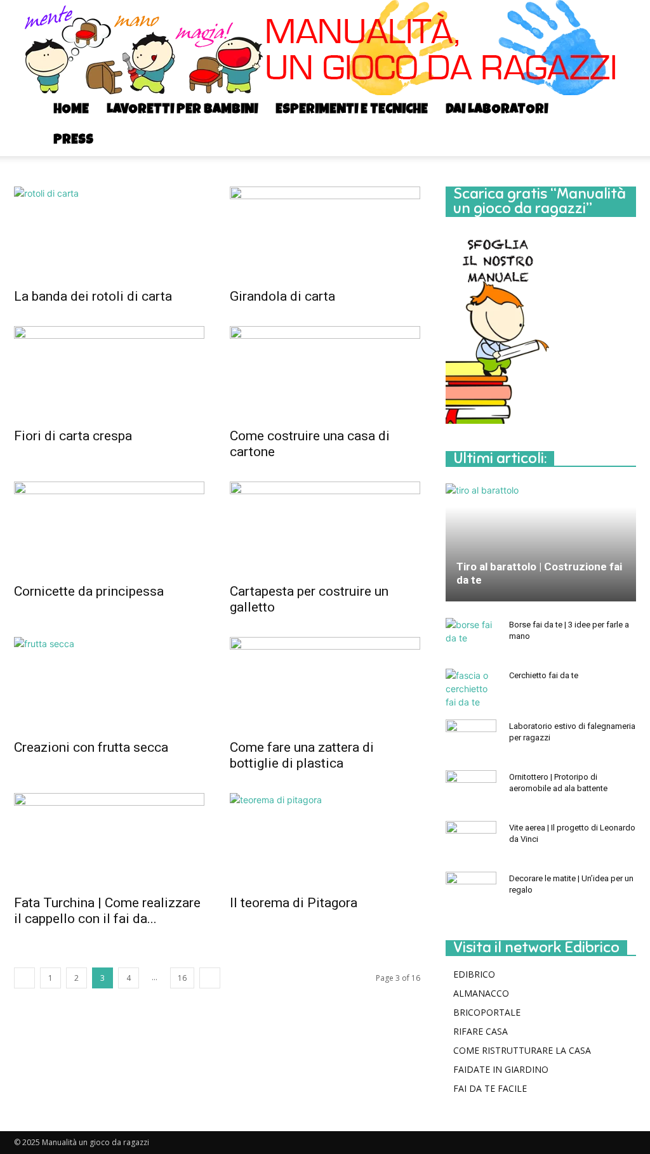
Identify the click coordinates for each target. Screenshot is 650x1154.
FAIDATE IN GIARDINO (500, 1069)
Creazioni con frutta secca (91, 747)
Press (73, 140)
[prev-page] (24, 977)
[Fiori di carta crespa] (109, 373)
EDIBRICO (474, 974)
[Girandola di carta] (325, 233)
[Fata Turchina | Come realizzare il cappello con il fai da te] (109, 840)
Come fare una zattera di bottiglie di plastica (302, 755)
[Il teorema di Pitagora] (325, 840)
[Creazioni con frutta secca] (109, 684)
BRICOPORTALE (487, 1012)
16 (182, 978)
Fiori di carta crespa (73, 435)
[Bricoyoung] (325, 47)
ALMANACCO (481, 993)
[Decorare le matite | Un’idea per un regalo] (471, 891)
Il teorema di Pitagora (293, 902)
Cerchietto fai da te (543, 675)
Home (71, 110)
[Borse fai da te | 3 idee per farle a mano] (471, 637)
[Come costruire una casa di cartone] (325, 373)
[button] (621, 111)
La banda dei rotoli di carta (93, 296)
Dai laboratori (497, 110)
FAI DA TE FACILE (490, 1088)
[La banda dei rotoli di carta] (109, 233)
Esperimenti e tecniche (351, 110)
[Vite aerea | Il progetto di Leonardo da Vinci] (471, 840)
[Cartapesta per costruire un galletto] (325, 528)
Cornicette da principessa (89, 591)
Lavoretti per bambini (182, 110)
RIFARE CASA (480, 1031)
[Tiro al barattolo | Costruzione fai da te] (541, 542)
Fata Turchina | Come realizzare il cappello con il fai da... (107, 910)
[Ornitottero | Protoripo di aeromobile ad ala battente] (471, 789)
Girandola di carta (282, 296)
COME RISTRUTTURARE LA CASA (522, 1050)
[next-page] (209, 977)
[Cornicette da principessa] (109, 528)
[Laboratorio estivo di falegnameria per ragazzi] (471, 738)
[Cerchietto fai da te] (471, 689)
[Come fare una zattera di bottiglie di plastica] (325, 684)
